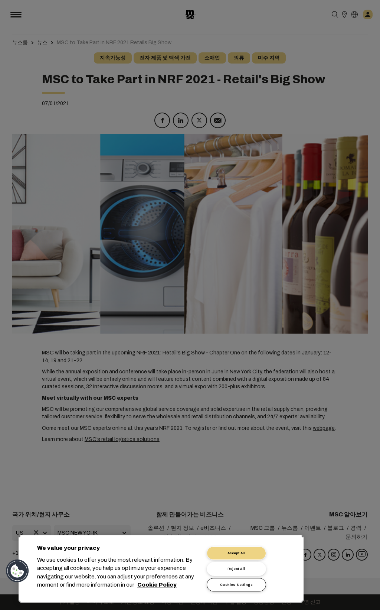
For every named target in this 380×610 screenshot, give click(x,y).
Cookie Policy (157, 585)
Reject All (236, 569)
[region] (161, 569)
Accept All (236, 553)
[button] (17, 571)
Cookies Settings (236, 585)
